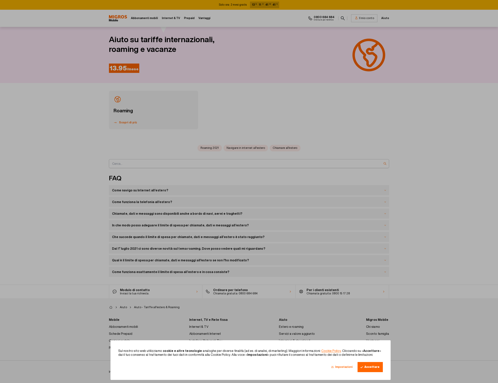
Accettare (372, 367)
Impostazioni (344, 367)
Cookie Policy (331, 351)
